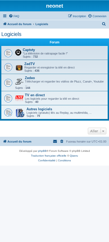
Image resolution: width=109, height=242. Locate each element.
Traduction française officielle (48, 155)
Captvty (29, 50)
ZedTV (29, 64)
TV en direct (35, 95)
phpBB (42, 150)
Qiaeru (74, 155)
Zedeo (30, 78)
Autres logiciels (39, 109)
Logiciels (11, 34)
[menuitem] (14, 16)
